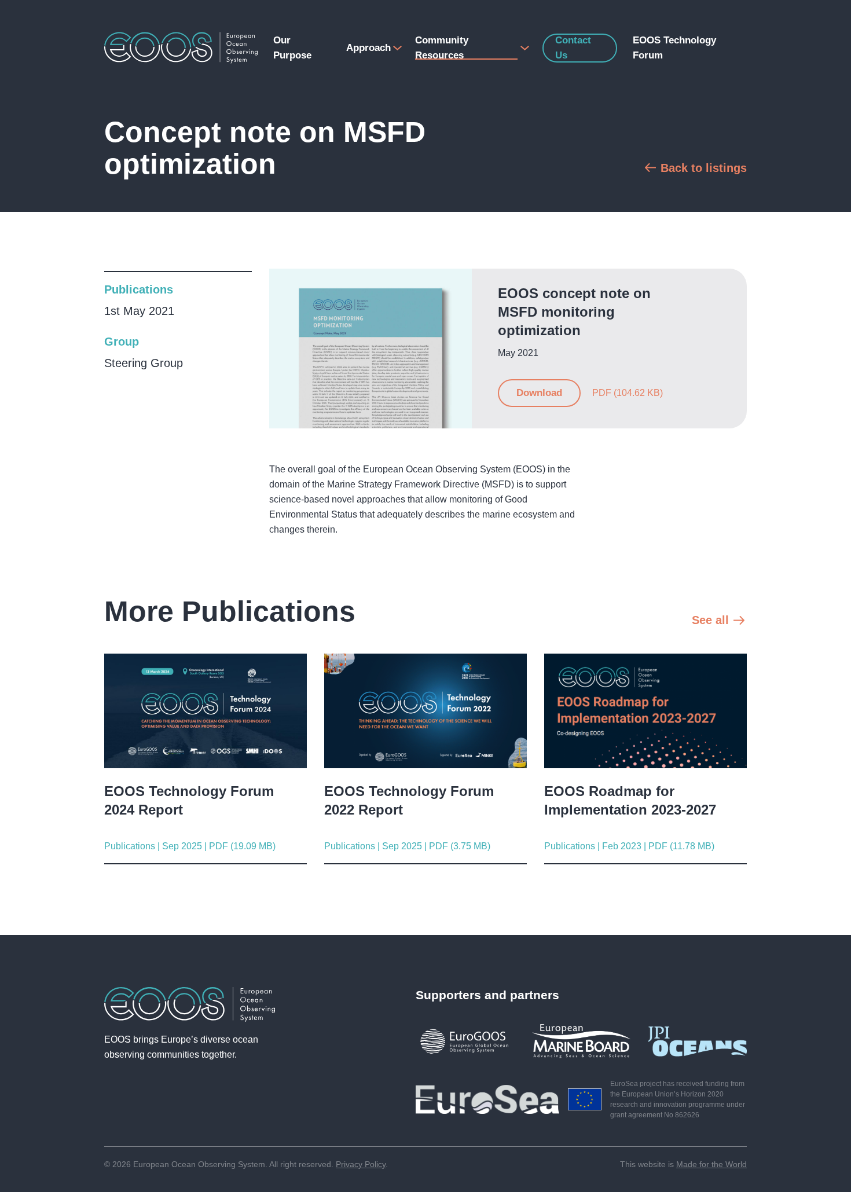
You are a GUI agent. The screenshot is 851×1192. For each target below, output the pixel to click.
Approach (368, 47)
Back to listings (704, 168)
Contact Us (573, 48)
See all (710, 620)
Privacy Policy (361, 1164)
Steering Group (143, 363)
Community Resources (441, 48)
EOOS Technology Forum (674, 48)
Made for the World (711, 1164)
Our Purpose (292, 48)
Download (539, 392)
